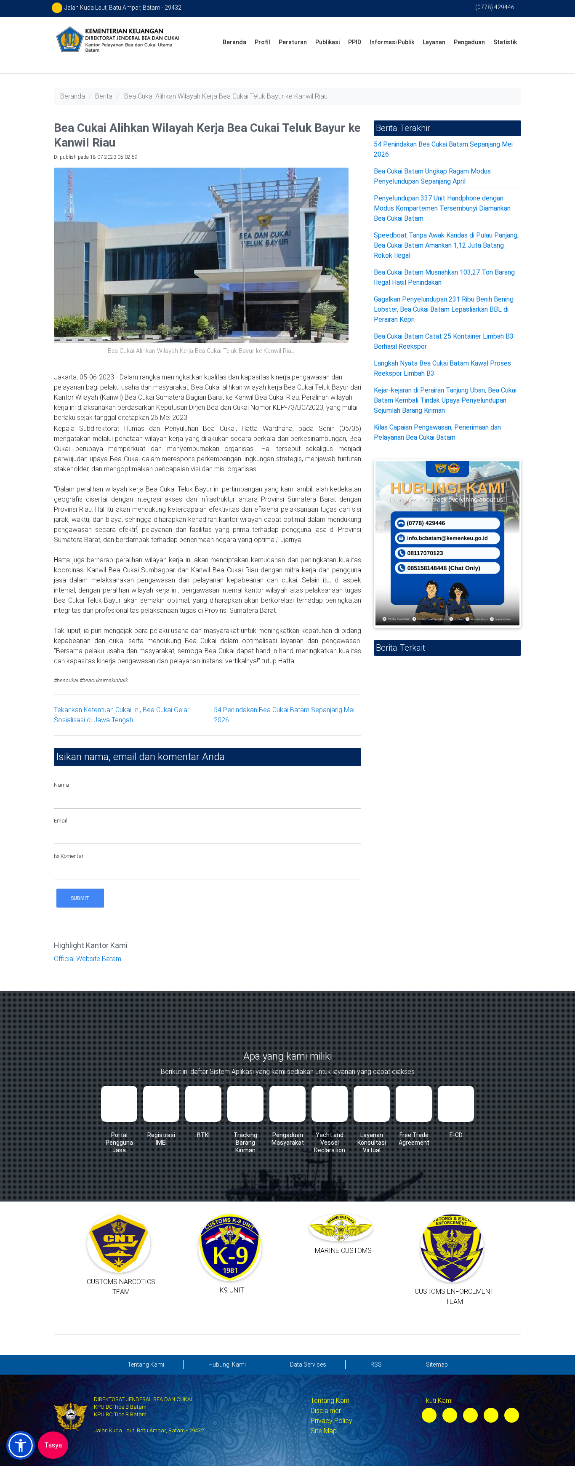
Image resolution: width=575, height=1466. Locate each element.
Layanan (434, 42)
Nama (61, 785)
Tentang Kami (331, 1401)
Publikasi (327, 42)
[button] (20, 1445)
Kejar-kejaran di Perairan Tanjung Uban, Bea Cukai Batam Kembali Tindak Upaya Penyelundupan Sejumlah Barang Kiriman (445, 400)
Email (60, 820)
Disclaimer (326, 1411)
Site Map (324, 1431)
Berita (103, 96)
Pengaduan (469, 42)
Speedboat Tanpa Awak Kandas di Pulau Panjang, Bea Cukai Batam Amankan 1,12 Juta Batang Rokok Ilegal (446, 245)
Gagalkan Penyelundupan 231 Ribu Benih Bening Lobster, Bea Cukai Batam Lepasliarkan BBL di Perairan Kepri (444, 309)
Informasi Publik (392, 42)
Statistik (505, 42)
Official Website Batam (87, 959)
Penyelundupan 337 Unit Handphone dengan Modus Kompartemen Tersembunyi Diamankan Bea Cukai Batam (442, 208)
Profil (262, 42)
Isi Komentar (69, 856)
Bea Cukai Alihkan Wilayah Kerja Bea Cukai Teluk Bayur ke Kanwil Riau (225, 96)
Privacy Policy (331, 1421)
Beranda (234, 42)
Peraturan (293, 42)
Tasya (53, 1445)
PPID (354, 42)
